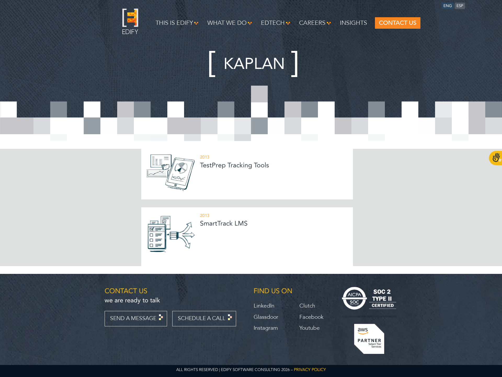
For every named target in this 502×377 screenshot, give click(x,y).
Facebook (311, 317)
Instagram (266, 328)
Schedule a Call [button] (201, 318)
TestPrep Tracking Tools (234, 165)
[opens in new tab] (369, 298)
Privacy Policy (310, 370)
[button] (177, 23)
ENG (447, 5)
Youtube (309, 328)
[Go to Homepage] (130, 33)
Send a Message (133, 318)
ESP (460, 5)
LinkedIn (264, 306)
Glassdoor (266, 317)
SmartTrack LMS (224, 223)
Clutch (307, 306)
